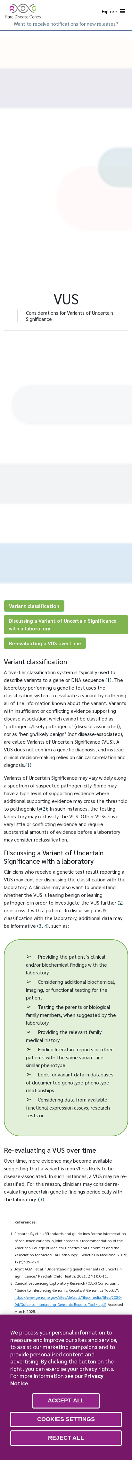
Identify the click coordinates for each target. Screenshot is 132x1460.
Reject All (66, 1438)
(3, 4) (43, 925)
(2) (44, 808)
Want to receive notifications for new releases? (66, 23)
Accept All (66, 1400)
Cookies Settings (66, 1419)
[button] (109, 11)
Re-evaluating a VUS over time (45, 643)
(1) (108, 679)
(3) (41, 1199)
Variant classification (34, 605)
